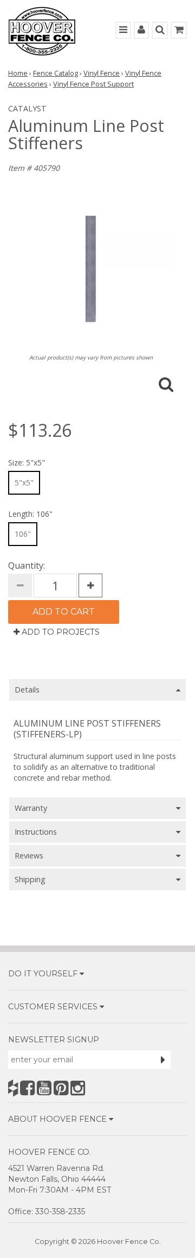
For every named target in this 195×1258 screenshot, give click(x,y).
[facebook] (27, 1088)
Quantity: (26, 565)
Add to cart (63, 612)
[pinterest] (61, 1088)
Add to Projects (60, 632)
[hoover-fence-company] (13, 1088)
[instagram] (77, 1088)
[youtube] (44, 1088)
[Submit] (163, 1059)
